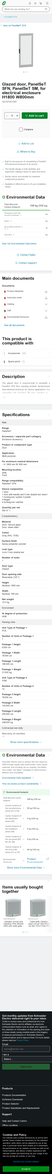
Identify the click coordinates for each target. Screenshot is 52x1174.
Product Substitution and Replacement (20, 1108)
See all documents (14, 325)
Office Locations (10, 1125)
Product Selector (10, 1104)
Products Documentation (14, 1095)
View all (14, 25)
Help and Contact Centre (14, 1121)
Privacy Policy (22, 1040)
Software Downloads (12, 1099)
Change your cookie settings (26, 1161)
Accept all (25, 1169)
